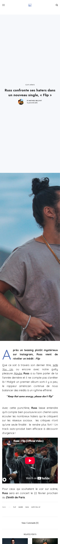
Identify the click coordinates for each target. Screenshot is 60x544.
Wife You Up (35, 507)
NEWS (32, 85)
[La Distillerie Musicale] (30, 5)
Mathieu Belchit (35, 101)
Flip (14, 507)
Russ (27, 507)
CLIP (27, 85)
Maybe (18, 373)
